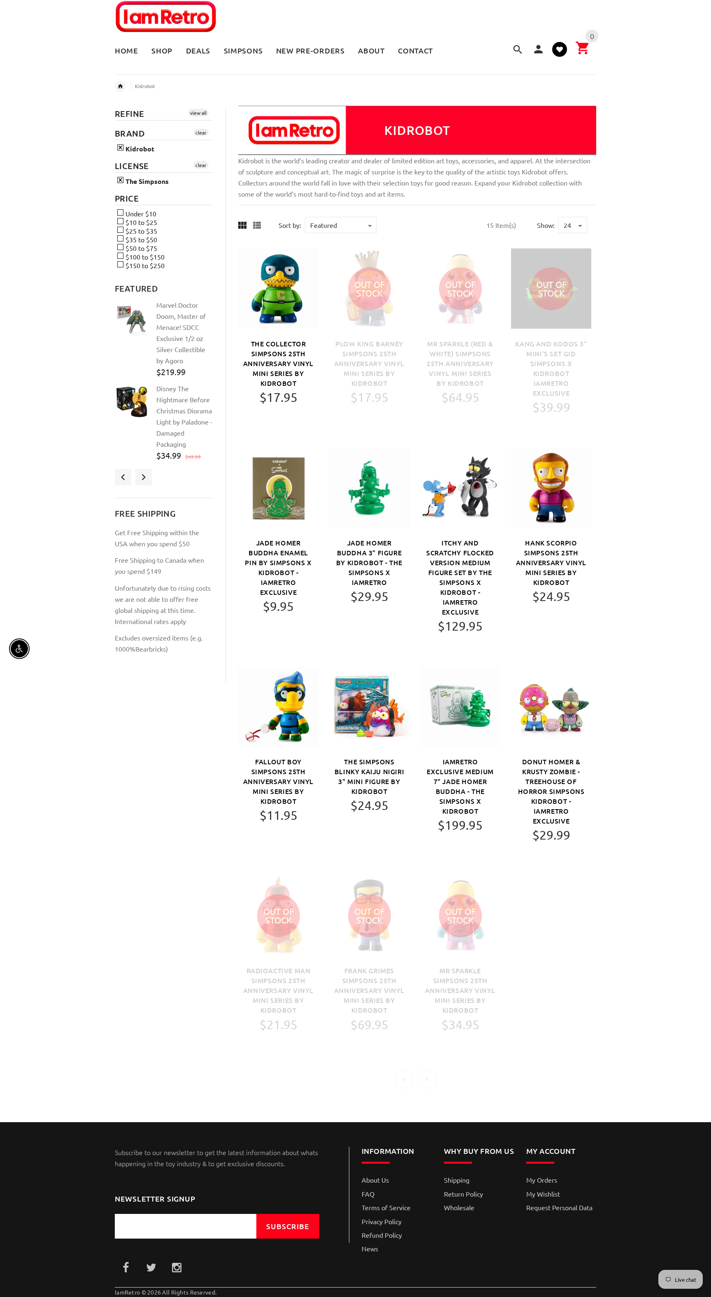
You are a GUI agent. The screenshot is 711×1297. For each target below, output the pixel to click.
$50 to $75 (140, 248)
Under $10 (140, 213)
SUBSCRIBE (287, 1226)
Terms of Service (386, 1207)
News (370, 1248)
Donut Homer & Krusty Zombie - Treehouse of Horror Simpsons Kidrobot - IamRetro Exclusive (551, 791)
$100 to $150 (144, 257)
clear (201, 132)
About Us (375, 1180)
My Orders (541, 1180)
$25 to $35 (140, 231)
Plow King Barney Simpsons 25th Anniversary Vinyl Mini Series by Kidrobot (369, 363)
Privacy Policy (382, 1221)
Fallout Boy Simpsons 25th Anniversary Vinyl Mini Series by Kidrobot (278, 781)
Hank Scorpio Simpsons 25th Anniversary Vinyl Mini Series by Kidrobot (551, 562)
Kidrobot (145, 86)
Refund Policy (382, 1235)
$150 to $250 (144, 265)
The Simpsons (146, 181)
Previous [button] (123, 477)
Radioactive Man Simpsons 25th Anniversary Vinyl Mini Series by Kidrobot (278, 990)
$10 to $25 (140, 222)
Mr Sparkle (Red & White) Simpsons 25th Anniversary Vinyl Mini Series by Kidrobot (460, 363)
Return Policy (463, 1194)
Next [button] (143, 477)
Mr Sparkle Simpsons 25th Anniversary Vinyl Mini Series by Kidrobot (460, 990)
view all (198, 112)
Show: (546, 225)
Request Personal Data (559, 1207)
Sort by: (290, 225)
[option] (164, 341)
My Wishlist (543, 1194)
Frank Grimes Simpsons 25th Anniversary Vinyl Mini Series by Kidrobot (369, 990)
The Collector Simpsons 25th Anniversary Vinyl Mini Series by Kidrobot (278, 363)
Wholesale (459, 1207)
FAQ (368, 1194)
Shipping (456, 1180)
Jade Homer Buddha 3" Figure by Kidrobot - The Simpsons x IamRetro (369, 562)
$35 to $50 (140, 239)
